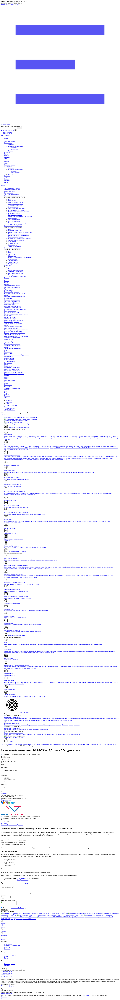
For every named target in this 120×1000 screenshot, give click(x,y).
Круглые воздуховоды (21, 493)
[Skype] (12, 803)
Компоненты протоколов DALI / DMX (61, 682)
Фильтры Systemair (66, 448)
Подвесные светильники (107, 651)
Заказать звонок (5, 135)
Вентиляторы (8, 434)
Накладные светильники (76, 651)
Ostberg (38, 436)
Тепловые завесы (42, 547)
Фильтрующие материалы (12, 455)
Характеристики (12, 825)
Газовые (6, 617)
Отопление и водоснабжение (13, 326)
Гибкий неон (33, 644)
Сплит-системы (18, 522)
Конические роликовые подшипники (15, 725)
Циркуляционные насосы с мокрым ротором (17, 560)
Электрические (21, 617)
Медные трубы (20, 514)
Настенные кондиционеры (92, 521)
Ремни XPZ (7, 472)
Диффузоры (7, 507)
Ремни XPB (22, 472)
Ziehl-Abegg (32, 436)
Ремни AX (43, 472)
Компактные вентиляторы (100, 436)
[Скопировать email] (15, 130)
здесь (26, 883)
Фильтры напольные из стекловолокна (41, 456)
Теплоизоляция (8, 623)
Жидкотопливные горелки (12, 603)
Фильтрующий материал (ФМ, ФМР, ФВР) (17, 456)
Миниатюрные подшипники (96, 718)
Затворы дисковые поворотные (20, 631)
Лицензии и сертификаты (15, 146)
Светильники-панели (33, 652)
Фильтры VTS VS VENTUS (80, 448)
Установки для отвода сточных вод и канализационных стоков (30, 568)
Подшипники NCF (30, 734)
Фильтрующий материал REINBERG (15, 459)
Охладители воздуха (10, 533)
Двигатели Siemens (22, 696)
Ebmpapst (25, 436)
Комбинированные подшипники (14, 737)
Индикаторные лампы (44, 644)
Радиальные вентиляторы (62, 744)
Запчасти (7, 479)
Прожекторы (8, 652)
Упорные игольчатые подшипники (37, 729)
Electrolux (52, 436)
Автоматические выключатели (25, 666)
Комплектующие (9, 680)
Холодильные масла (39, 514)
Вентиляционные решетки (20, 507)
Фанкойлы (7, 540)
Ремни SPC (83, 472)
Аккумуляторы (8, 673)
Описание (4, 825)
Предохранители (9, 668)
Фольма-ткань (37, 624)
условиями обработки (17, 908)
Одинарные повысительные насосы (64, 575)
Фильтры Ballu (33, 448)
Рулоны (26, 624)
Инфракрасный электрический (29, 610)
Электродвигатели (9, 694)
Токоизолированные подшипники (43, 720)
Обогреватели (8, 609)
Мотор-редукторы (9, 689)
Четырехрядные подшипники (71, 725)
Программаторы (94, 682)
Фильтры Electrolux (43, 448)
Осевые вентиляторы (61, 436)
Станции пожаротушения (12, 589)
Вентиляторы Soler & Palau (76, 438)
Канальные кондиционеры (12, 521)
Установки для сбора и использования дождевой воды (20, 577)
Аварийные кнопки (10, 666)
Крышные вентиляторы (85, 436)
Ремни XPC (29, 472)
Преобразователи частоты (81, 682)
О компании (8, 143)
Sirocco (9, 439)
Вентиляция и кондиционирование (14, 296)
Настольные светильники (92, 651)
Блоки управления (40, 666)
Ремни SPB (76, 472)
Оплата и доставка (9, 141)
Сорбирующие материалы (74, 458)
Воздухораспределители (11, 505)
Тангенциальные (113, 436)
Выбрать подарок (6, 800)
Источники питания (10, 682)
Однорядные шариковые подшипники (15, 718)
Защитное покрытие (112, 456)
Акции (6, 140)
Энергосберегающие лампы (93, 644)
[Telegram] (14, 803)
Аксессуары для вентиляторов (44, 438)
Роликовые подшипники (11, 723)
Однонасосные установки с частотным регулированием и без (94, 575)
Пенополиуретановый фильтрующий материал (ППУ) (70, 456)
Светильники (8, 649)
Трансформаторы (9, 684)
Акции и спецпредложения (12, 955)
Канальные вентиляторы (11, 438)
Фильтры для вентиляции (12, 445)
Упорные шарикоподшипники (63, 720)
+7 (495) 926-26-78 (6, 132)
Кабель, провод (8, 658)
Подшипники (8, 366)
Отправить (4, 909)
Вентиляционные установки (12, 477)
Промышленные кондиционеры (13, 539)
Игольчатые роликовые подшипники (15, 729)
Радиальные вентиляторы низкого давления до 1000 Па (86, 744)
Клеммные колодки (65, 666)
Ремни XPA (15, 472)
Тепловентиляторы (30, 547)
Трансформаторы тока (29, 668)
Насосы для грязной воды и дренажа (33, 567)
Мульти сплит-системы (60, 521)
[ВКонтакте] (2, 803)
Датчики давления (9, 486)
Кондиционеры (8, 519)
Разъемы (17, 668)
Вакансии (11, 144)
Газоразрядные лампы (10, 644)
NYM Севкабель (13, 659)
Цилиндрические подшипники (13, 733)
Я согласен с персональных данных (20, 908)
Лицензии (14, 147)
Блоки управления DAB (11, 598)
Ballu (42, 436)
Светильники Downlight (19, 652)
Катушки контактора (53, 666)
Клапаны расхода (9, 493)
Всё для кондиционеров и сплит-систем (16, 512)
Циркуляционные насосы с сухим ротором (44, 560)
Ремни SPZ (90, 472)
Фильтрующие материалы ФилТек (103, 458)
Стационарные (43, 610)
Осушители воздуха (10, 528)
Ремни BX (50, 472)
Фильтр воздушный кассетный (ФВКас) (40, 446)
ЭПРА (22, 684)
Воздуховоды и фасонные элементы (15, 491)
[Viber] (7, 803)
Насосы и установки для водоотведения (16, 565)
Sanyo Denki (27, 438)
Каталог (3, 185)
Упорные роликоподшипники (52, 725)
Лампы (6, 642)
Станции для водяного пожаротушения (16, 591)
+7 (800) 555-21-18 (6, 133)
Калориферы (21, 547)
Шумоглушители (9, 494)
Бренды (6, 155)
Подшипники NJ (42, 734)
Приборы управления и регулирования (16, 596)
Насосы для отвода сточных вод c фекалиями (58, 567)
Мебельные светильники (61, 651)
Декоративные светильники (45, 651)
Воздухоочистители (10, 500)
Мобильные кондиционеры (45, 521)
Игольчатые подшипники (12, 728)
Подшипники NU (52, 734)
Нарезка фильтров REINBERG (44, 458)
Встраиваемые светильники (28, 651)
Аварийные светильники (11, 651)
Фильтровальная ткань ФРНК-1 (96, 456)
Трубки (31, 624)
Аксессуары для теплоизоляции (13, 624)
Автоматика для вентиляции (12, 484)
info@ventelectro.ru (22, 880)
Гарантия (7, 157)
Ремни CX (56, 472)
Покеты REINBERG (59, 458)
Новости (6, 138)
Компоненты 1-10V (43, 682)
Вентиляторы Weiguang (91, 438)
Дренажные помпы (10, 514)
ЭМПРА (17, 684)
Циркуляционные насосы (12, 558)
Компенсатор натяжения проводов (27, 682)
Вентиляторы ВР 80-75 (110, 744)
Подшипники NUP (64, 734)
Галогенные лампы (23, 644)
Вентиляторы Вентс (104, 438)
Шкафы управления (25, 598)
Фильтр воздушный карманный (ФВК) (63, 446)
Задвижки (7, 631)
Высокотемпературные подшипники (39, 718)
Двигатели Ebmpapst (10, 696)
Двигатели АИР (33, 696)
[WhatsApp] (9, 803)
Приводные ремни (9, 470)
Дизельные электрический (12, 610)
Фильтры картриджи (33, 459)
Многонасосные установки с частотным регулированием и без (23, 575)
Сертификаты (15, 149)
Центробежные (72, 436)
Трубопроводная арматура (12, 630)
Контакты (7, 152)
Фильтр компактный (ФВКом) (102, 446)
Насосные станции (48, 575)
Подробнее (4, 823)
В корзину (4, 793)
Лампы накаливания (57, 644)
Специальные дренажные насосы (82, 567)
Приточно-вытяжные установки (19, 479)
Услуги (6, 154)
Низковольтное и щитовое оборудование (16, 665)
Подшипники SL (75, 734)
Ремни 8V (63, 472)
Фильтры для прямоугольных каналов (100, 448)
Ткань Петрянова (87, 458)
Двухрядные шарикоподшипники (78, 718)
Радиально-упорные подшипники (22, 720)
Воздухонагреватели (10, 547)
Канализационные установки (13, 567)
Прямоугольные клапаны (66, 493)
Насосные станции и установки (13, 574)
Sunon (33, 438)
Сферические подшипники (35, 725)
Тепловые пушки (9, 616)
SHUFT (46, 436)
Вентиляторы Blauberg (60, 438)
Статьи (6, 158)
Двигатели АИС (43, 696)
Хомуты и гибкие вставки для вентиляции (99, 493)
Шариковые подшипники (12, 717)
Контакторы (75, 666)
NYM (6, 659)
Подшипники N (9, 734)
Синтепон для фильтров (11, 465)
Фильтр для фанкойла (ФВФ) (84, 446)
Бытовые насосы (9, 584)
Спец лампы (81, 644)
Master (21, 438)
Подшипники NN (19, 734)
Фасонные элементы (80, 493)
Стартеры (115, 682)
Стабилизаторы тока (105, 682)
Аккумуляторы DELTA (11, 675)
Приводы (18, 486)
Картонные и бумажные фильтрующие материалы (19, 458)
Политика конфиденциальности (10, 986)
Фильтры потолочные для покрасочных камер (53, 459)
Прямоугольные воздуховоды (49, 493)
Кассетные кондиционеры (28, 521)
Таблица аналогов (23, 449)
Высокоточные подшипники (58, 718)
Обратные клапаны (34, 493)
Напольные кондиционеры (76, 521)
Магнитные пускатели (110, 666)
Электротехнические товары (12, 348)
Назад (9, 199)
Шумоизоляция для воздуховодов (25, 494)
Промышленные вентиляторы (13, 436)
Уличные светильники (47, 652)
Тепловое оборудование (11, 546)
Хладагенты (29, 514)
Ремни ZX (37, 472)
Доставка (20, 825)
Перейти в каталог (6, 993)
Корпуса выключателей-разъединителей (91, 666)
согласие (87, 995)
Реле (21, 668)
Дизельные (12, 617)
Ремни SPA (69, 472)
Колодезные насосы (20, 584)
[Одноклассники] (4, 803)
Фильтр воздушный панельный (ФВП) (15, 446)
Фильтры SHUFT (55, 448)
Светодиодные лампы (70, 644)
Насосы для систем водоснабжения (14, 582)
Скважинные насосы (33, 584)
